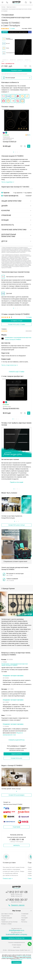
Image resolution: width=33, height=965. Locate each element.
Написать (16, 845)
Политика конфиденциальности (16, 942)
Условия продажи (6, 917)
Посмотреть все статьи (16, 525)
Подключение (5, 915)
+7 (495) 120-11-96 (16, 839)
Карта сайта (16, 947)
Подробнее (16, 827)
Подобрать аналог (16, 70)
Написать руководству (16, 938)
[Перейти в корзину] (31, 2)
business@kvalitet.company (16, 934)
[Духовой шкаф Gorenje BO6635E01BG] (16, 390)
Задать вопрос (16, 754)
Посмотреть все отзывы (16, 324)
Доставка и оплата (7, 913)
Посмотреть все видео (16, 795)
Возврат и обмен (6, 923)
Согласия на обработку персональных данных (21, 959)
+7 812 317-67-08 (17, 892)
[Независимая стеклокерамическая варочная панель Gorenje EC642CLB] (16, 120)
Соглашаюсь (16, 962)
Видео (23, 919)
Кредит (3, 919)
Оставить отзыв (16, 320)
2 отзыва (12, 28)
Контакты (24, 921)
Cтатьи (23, 915)
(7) (29, 135)
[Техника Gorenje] (16, 2)
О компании (24, 913)
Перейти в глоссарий (16, 482)
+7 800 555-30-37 (17, 899)
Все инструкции (10, 77)
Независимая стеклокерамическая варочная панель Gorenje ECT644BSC (14, 664)
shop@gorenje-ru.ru (16, 930)
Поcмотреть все (16, 758)
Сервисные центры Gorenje (9, 921)
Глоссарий (24, 917)
